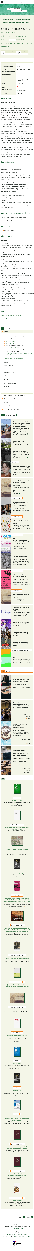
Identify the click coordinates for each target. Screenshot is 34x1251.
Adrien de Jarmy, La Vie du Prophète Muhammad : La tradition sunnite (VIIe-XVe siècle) (17, 1174)
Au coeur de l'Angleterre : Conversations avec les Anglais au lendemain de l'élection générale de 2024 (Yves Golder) (17, 1118)
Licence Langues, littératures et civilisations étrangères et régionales (16, 19)
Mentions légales (18, 1234)
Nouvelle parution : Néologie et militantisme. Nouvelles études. (17, 828)
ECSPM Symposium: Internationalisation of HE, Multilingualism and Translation (21, 540)
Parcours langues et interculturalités (10, 21)
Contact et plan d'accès (17, 1228)
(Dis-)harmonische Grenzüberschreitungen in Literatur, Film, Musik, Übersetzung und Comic (17, 985)
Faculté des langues (10, 54)
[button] (10, 2)
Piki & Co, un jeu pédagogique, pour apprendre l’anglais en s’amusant (21, 624)
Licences (21, 18)
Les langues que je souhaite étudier (23, 2)
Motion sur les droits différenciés (18, 442)
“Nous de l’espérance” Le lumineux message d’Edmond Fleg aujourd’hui (17, 959)
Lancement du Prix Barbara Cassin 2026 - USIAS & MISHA (20, 557)
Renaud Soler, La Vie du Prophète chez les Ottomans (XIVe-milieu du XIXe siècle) (17, 1147)
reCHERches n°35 (17, 1063)
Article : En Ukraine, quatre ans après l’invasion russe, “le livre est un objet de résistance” (21, 596)
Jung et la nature (17, 1200)
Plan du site (10, 1234)
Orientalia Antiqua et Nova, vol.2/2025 (17, 1035)
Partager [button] (20, 1217)
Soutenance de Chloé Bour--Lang (21, 466)
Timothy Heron (8, 318)
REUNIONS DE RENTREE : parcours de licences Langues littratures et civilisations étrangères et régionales (21, 680)
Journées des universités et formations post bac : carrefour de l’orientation (21, 634)
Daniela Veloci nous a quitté (20, 451)
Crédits (25, 1234)
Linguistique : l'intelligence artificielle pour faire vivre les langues (21, 644)
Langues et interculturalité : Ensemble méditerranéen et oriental (16, 22)
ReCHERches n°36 (17, 801)
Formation (16, 18)
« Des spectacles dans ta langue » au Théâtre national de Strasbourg (21, 576)
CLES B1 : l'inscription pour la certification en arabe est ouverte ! (20, 522)
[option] (17, 428)
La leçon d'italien (17, 1090)
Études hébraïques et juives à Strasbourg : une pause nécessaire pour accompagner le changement (21, 483)
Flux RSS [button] (28, 1217)
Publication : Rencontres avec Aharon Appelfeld (17, 1010)
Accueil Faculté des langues (6, 18)
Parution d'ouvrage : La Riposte (17, 873)
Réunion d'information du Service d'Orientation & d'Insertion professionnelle (20, 726)
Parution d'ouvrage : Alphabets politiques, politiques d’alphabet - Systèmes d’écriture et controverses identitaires (17, 851)
